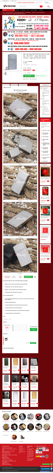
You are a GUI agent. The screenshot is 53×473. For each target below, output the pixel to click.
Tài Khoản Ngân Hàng (22, 451)
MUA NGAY (28, 76)
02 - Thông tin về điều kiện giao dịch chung (30, 451)
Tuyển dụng (20, 450)
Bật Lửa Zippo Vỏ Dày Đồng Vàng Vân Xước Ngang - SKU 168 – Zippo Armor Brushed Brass (34, 401)
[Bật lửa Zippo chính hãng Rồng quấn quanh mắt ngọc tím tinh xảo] (25, 378)
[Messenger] (51, 471)
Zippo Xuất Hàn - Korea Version (45, 148)
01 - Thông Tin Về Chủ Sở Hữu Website (30, 449)
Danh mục (4, 10)
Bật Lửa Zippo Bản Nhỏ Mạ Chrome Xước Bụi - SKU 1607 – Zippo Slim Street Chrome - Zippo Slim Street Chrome (36, 56)
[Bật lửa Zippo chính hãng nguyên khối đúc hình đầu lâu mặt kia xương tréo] (15, 378)
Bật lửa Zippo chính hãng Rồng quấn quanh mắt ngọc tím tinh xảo (24, 384)
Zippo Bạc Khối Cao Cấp (46, 120)
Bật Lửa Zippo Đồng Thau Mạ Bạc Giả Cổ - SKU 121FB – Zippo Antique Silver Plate (6, 384)
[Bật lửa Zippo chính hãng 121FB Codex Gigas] (34, 378)
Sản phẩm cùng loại (6, 355)
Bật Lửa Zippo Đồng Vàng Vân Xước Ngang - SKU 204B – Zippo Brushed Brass (15, 367)
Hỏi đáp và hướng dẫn (34, 10)
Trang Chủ (17, 10)
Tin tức (28, 10)
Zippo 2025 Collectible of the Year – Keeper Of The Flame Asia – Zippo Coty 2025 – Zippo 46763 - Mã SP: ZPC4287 (45, 256)
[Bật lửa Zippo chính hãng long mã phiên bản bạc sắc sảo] (34, 362)
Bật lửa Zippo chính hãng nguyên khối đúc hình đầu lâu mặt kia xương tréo (15, 384)
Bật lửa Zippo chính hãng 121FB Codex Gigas (34, 384)
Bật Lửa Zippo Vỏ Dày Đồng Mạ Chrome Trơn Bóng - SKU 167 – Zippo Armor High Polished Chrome (15, 401)
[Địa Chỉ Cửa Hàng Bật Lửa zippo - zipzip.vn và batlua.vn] (26, 40)
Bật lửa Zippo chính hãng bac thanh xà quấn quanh (5, 401)
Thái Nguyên (44, 106)
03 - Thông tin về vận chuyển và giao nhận (30, 454)
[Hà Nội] (51, 464)
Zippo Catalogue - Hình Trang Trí (46, 134)
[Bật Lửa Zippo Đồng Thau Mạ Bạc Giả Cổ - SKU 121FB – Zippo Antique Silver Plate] (6, 378)
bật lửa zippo (5, 319)
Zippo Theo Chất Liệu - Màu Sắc (46, 158)
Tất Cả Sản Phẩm (23, 10)
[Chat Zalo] (51, 469)
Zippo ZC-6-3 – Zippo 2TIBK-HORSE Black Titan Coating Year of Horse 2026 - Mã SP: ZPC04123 (45, 198)
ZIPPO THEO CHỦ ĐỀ (46, 154)
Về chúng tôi (41, 10)
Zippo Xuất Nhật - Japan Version (46, 152)
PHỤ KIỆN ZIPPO (45, 161)
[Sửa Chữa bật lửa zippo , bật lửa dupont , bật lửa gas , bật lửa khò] (26, 22)
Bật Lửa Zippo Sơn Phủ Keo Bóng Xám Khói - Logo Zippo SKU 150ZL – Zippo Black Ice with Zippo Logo (25, 367)
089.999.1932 (20, 292)
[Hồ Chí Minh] (51, 466)
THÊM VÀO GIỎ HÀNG (41, 75)
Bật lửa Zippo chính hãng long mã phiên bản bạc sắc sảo (34, 367)
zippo (10, 319)
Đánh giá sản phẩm (33, 329)
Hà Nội (43, 98)
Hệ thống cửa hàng (21, 449)
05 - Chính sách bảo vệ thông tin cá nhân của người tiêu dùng (30, 459)
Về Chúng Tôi (21, 447)
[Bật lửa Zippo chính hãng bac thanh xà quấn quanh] (6, 395)
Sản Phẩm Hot (44, 164)
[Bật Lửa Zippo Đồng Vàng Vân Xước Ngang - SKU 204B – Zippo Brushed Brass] (15, 362)
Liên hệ (20, 452)
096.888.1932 (21, 286)
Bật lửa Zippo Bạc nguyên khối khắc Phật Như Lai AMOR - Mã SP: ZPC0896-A (45, 236)
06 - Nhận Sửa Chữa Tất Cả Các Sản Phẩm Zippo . (13, 313)
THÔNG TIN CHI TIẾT (6, 84)
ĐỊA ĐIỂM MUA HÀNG (14, 84)
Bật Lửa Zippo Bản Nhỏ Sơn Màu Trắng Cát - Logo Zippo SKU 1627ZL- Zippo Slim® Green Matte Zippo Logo (6, 367)
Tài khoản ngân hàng (22, 84)
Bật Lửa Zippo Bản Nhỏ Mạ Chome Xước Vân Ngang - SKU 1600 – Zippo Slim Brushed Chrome (25, 401)
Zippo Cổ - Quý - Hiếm (46, 130)
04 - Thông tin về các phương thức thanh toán (30, 456)
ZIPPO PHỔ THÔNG (45, 136)
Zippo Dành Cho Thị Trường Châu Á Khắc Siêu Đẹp (46, 144)
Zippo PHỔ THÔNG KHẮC (45, 140)
